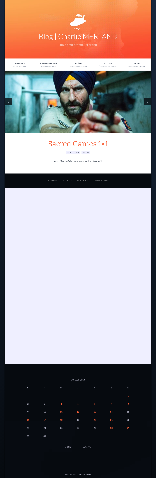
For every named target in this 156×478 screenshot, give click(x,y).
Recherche (82, 180)
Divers (136, 63)
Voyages (19, 63)
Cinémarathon (100, 180)
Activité (67, 180)
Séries (86, 152)
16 (28, 420)
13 (95, 412)
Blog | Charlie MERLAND (78, 36)
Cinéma (78, 63)
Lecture (107, 63)
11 (61, 412)
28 (111, 428)
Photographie (48, 63)
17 (44, 420)
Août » (87, 447)
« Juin (68, 447)
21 (111, 420)
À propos (53, 180)
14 (111, 412)
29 (128, 428)
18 (61, 420)
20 (95, 420)
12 (78, 412)
